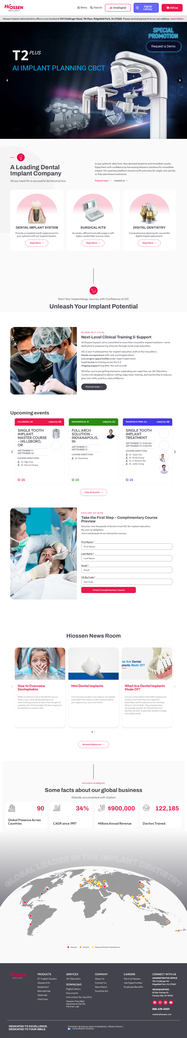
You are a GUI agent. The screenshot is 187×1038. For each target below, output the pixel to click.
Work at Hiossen (132, 978)
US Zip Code (87, 577)
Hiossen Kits (44, 982)
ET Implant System (47, 978)
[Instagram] (160, 1002)
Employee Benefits (133, 986)
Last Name (86, 554)
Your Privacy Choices (83, 1029)
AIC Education (73, 978)
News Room (101, 986)
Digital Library (73, 988)
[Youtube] (171, 1002)
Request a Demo (163, 46)
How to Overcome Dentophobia (31, 687)
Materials (42, 995)
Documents (72, 993)
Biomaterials (44, 990)
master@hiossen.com (162, 1014)
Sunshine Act (101, 990)
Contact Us (101, 982)
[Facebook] (154, 1002)
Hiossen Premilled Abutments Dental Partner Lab (75, 1004)
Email (84, 565)
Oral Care (43, 999)
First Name (87, 542)
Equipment (43, 986)
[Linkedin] (165, 1002)
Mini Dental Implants (87, 686)
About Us (99, 978)
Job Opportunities (133, 982)
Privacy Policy (115, 1027)
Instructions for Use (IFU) (79, 997)
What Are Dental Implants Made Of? (145, 687)
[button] (12, 452)
